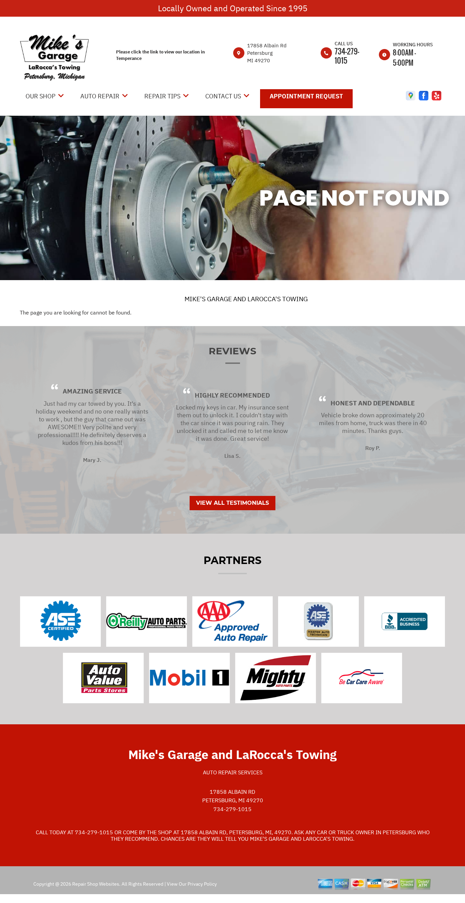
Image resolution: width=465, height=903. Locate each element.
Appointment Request (306, 96)
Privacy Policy (202, 884)
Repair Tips (162, 96)
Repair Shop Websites (95, 884)
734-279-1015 (347, 56)
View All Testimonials (232, 503)
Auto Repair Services (232, 772)
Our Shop (40, 96)
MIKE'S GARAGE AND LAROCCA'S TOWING (246, 299)
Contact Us (223, 96)
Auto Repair (99, 96)
